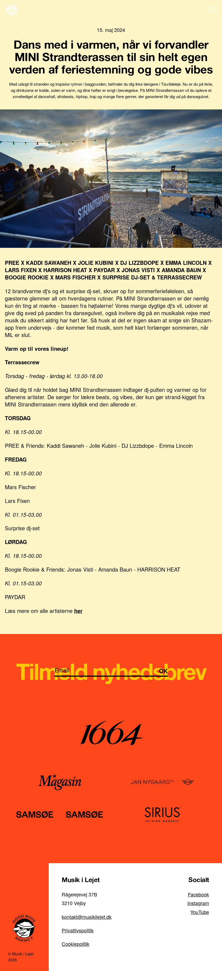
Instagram (198, 902)
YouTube (199, 911)
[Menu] (212, 9)
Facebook (198, 894)
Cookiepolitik (75, 943)
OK (163, 671)
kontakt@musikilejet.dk (87, 916)
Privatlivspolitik (78, 930)
